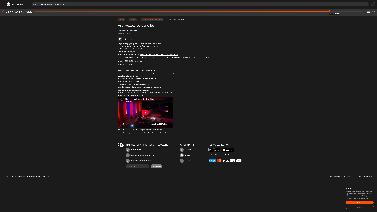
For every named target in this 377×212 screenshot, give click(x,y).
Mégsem (360, 207)
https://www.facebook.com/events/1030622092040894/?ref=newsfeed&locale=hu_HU (179, 58)
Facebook (187, 149)
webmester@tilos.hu (365, 176)
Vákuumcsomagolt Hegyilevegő (152, 19)
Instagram (187, 155)
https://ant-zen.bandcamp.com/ (128, 81)
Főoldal (121, 19)
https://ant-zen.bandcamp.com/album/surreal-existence (137, 78)
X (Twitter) (187, 160)
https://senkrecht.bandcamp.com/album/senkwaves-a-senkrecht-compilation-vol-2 (146, 92)
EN (373, 4)
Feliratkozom (156, 166)
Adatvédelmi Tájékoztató (41, 176)
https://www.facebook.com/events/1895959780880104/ (159, 55)
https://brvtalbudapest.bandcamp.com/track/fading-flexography (139, 87)
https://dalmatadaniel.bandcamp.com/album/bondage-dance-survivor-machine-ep (146, 73)
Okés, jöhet (359, 202)
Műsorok (133, 19)
